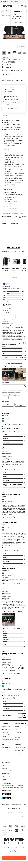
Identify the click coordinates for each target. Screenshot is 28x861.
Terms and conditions (8, 812)
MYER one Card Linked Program (6, 748)
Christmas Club (6, 776)
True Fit (4, 742)
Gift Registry (18, 744)
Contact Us (18, 732)
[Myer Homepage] (7, 7)
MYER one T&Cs (21, 812)
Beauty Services (19, 742)
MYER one (4, 760)
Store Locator (18, 735)
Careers (4, 765)
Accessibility (18, 753)
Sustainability (5, 773)
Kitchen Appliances (10, 15)
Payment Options (6, 729)
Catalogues (5, 744)
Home (3, 15)
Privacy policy (22, 816)
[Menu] (2, 11)
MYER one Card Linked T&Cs (9, 816)
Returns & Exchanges (7, 739)
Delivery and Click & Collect (7, 735)
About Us (4, 768)
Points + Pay (5, 732)
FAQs (16, 729)
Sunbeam (5, 58)
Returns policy (6, 804)
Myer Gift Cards (6, 762)
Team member (14, 820)
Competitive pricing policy (19, 804)
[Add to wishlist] (25, 57)
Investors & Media (7, 771)
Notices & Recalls (19, 750)
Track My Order (6, 726)
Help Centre (18, 726)
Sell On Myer (5, 779)
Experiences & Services (18, 738)
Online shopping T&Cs (14, 808)
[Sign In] (18, 6)
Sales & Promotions (20, 747)
